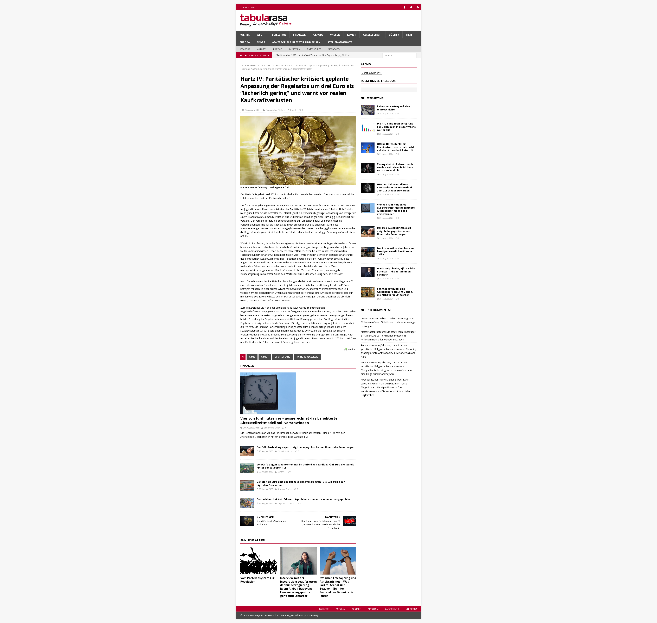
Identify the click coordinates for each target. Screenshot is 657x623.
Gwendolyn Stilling (275, 109)
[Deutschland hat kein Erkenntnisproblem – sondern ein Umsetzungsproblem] (247, 503)
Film (409, 34)
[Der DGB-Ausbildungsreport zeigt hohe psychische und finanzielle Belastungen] (247, 451)
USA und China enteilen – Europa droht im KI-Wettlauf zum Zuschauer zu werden (394, 187)
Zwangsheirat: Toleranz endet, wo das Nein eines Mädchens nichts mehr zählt (396, 167)
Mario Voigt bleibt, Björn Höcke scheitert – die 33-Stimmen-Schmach (396, 271)
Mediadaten (334, 49)
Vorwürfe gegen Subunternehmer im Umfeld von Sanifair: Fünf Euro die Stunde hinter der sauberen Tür (305, 466)
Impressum (294, 49)
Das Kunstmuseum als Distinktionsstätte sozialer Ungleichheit (385, 391)
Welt (260, 34)
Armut (265, 356)
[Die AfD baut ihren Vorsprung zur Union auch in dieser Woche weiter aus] (368, 127)
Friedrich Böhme (285, 451)
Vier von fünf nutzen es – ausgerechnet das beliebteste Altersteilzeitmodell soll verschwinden (288, 420)
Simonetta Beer (272, 427)
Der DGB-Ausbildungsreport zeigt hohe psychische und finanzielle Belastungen (305, 447)
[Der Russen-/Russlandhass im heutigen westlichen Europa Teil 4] (368, 252)
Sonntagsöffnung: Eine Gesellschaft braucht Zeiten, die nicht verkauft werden (395, 291)
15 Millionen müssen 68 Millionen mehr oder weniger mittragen (388, 322)
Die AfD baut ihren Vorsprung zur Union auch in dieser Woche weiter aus (396, 126)
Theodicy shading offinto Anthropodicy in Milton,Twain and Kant (388, 352)
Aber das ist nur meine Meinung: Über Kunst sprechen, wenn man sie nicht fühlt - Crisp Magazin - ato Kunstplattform (385, 383)
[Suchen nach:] (399, 55)
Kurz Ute (282, 471)
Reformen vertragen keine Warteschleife (393, 108)
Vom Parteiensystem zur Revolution (257, 579)
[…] (306, 436)
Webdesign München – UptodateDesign (300, 615)
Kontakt (277, 49)
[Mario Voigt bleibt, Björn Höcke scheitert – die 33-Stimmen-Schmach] (368, 272)
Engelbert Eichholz (286, 503)
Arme (252, 356)
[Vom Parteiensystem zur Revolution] (258, 561)
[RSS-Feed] (418, 7)
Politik (245, 34)
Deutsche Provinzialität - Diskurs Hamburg (384, 318)
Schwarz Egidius (285, 489)
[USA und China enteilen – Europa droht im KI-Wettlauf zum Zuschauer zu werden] (368, 188)
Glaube (318, 34)
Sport (261, 42)
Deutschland (282, 356)
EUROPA (245, 42)
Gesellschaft (372, 34)
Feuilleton (278, 34)
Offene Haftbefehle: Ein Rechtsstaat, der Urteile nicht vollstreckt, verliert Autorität (395, 147)
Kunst (351, 34)
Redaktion (245, 49)
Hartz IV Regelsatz (307, 356)
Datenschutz (314, 49)
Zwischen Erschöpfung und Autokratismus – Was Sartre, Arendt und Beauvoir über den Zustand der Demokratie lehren (338, 587)
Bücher (394, 34)
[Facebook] (405, 7)
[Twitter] (411, 7)
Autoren (261, 49)
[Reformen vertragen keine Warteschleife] (368, 110)
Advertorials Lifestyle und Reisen (296, 42)
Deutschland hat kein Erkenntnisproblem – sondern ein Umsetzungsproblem (304, 499)
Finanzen (299, 34)
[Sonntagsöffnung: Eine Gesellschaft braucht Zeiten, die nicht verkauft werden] (368, 292)
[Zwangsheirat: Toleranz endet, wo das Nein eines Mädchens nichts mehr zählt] (368, 168)
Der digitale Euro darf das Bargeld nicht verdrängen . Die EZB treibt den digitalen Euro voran (301, 483)
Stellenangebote (339, 42)
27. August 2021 (253, 109)
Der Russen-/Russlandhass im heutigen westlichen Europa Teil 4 (395, 251)
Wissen (335, 34)
